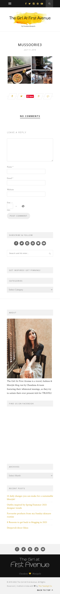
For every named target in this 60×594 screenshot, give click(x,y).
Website (10, 189)
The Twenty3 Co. (45, 586)
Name (10, 167)
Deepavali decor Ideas (17, 527)
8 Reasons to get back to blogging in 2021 (27, 522)
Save (31, 96)
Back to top (44, 590)
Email (10, 178)
